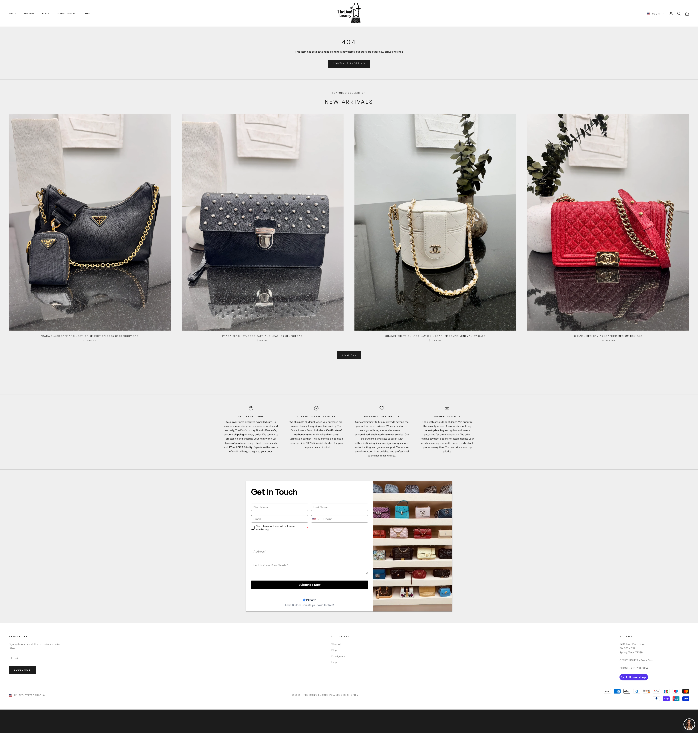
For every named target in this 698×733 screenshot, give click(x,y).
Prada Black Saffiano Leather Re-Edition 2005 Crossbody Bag (90, 336)
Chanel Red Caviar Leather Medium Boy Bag (608, 336)
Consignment (67, 13)
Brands (29, 13)
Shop (12, 13)
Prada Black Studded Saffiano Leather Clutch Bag (262, 336)
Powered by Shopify (344, 695)
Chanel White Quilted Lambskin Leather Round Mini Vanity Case (435, 336)
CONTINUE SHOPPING (349, 63)
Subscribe (22, 670)
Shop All (336, 644)
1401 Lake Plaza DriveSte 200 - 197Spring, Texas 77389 (632, 648)
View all (349, 355)
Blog (46, 13)
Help (89, 13)
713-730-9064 (639, 668)
